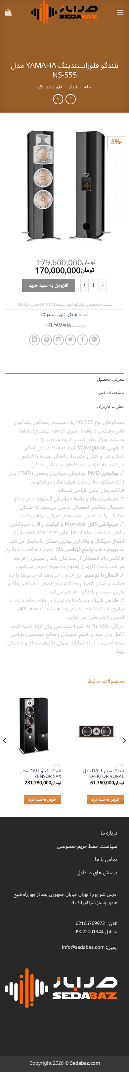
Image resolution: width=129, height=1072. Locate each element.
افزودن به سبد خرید (48, 285)
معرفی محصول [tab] (110, 379)
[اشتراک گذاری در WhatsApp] (94, 339)
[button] (120, 12)
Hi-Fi (47, 325)
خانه (87, 86)
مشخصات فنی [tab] (111, 392)
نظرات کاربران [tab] (110, 406)
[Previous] (124, 754)
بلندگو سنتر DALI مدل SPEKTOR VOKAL (103, 774)
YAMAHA (62, 325)
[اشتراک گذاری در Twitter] (70, 339)
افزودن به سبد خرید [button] (105, 799)
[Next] (5, 754)
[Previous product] (58, 99)
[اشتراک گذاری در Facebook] (82, 339)
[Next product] (70, 99)
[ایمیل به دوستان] (58, 339)
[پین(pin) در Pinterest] (46, 339)
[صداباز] (64, 12)
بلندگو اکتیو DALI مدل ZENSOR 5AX (41, 774)
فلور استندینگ (50, 86)
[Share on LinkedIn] (34, 339)
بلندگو (73, 86)
